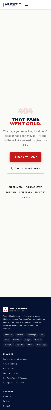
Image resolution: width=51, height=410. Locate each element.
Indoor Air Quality (10, 373)
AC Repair (11, 192)
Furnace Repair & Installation (15, 359)
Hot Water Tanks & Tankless (15, 378)
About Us (40, 192)
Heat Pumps (25, 192)
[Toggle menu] (26, 4)
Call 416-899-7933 (27, 168)
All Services (15, 187)
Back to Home (27, 157)
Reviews (6, 401)
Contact (25, 197)
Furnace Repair (34, 187)
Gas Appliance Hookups (13, 383)
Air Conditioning (10, 364)
